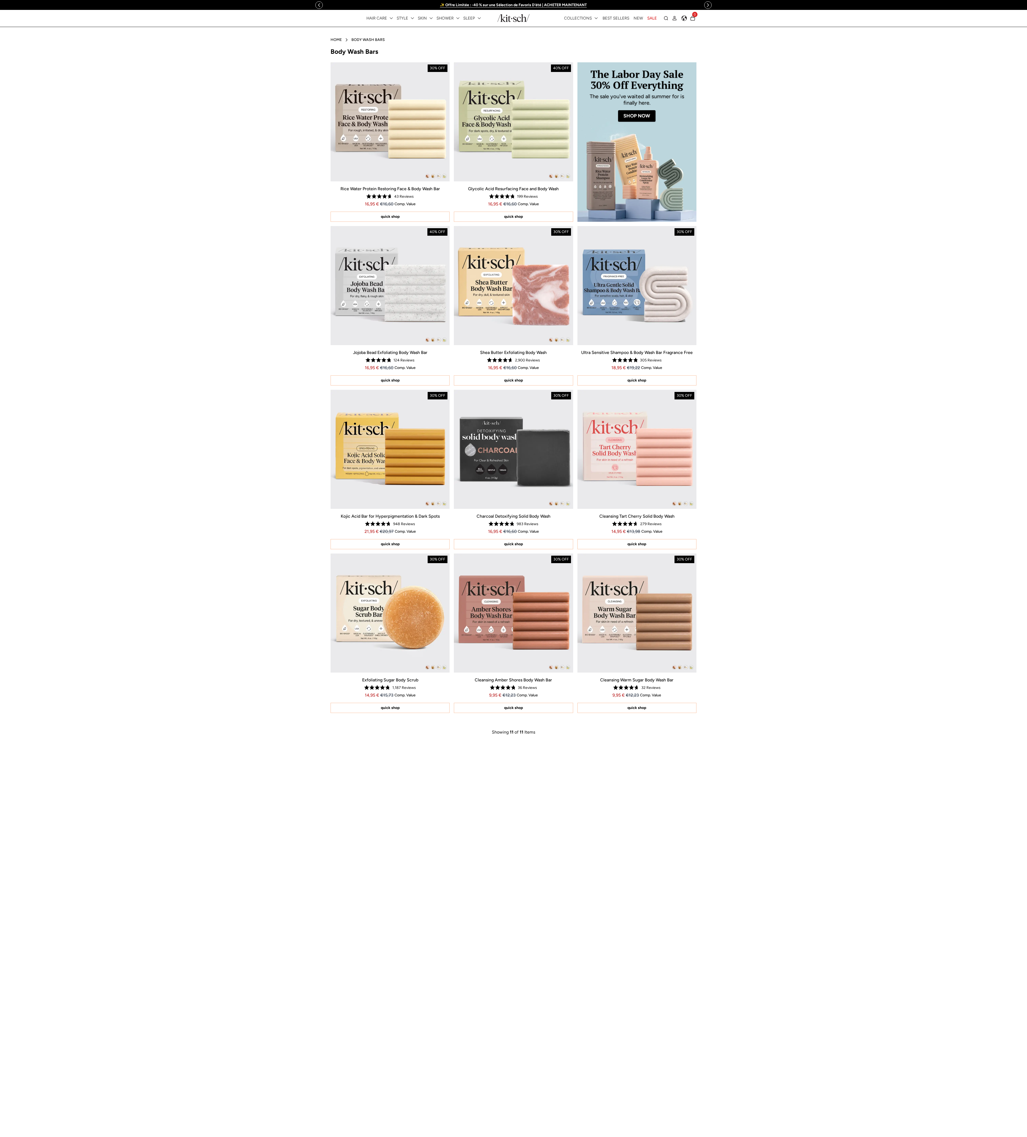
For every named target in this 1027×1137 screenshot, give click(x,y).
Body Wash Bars (368, 39)
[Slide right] (708, 5)
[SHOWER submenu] (458, 18)
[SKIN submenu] (431, 18)
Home (336, 39)
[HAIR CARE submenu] (391, 18)
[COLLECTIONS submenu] (596, 18)
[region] (513, 5)
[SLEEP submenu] (479, 18)
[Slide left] (319, 5)
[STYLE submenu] (412, 18)
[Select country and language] (684, 18)
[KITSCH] (513, 18)
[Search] (666, 18)
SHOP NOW (636, 116)
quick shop (390, 216)
